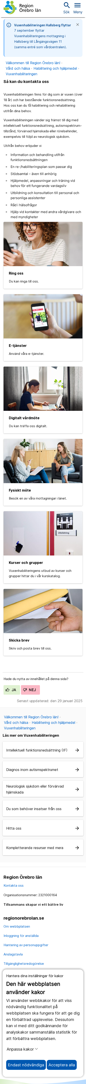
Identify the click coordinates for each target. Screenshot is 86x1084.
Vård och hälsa (18, 68)
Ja (13, 690)
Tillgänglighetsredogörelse (24, 963)
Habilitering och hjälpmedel (55, 68)
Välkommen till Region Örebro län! (33, 63)
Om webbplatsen (17, 926)
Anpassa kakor (20, 1049)
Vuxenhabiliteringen (21, 74)
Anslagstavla (13, 954)
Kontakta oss (14, 885)
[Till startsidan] (22, 7)
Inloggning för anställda (21, 936)
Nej (32, 690)
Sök (66, 7)
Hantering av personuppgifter (26, 945)
